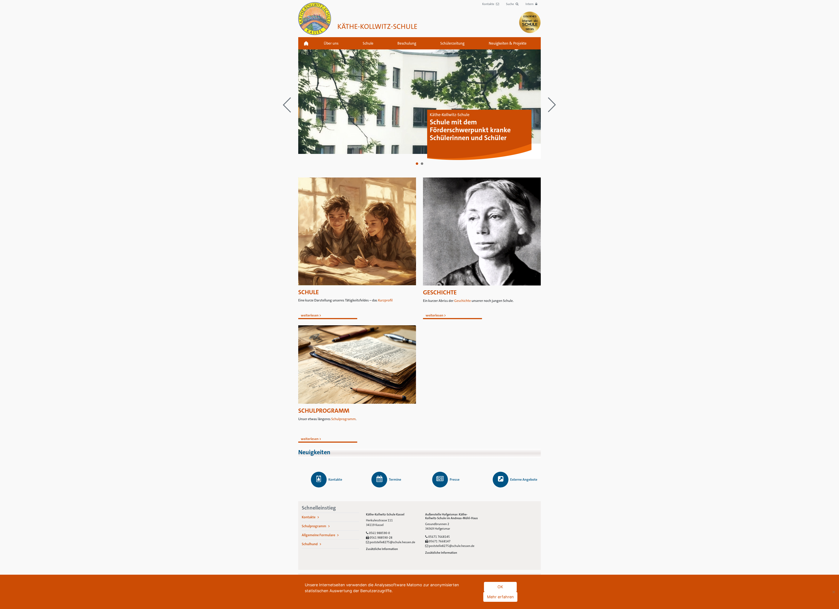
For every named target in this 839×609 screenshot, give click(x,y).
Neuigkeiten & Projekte (508, 43)
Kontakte (308, 517)
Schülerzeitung (452, 43)
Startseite (306, 43)
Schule (368, 43)
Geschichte (462, 300)
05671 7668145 (439, 537)
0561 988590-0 (379, 533)
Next (552, 105)
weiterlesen (310, 315)
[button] (512, 4)
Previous (287, 105)
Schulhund (310, 544)
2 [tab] (422, 163)
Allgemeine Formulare (318, 535)
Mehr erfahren (500, 597)
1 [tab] (417, 163)
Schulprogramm (343, 419)
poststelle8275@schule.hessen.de (392, 542)
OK (500, 587)
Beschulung (406, 43)
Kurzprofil (385, 300)
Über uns (331, 43)
